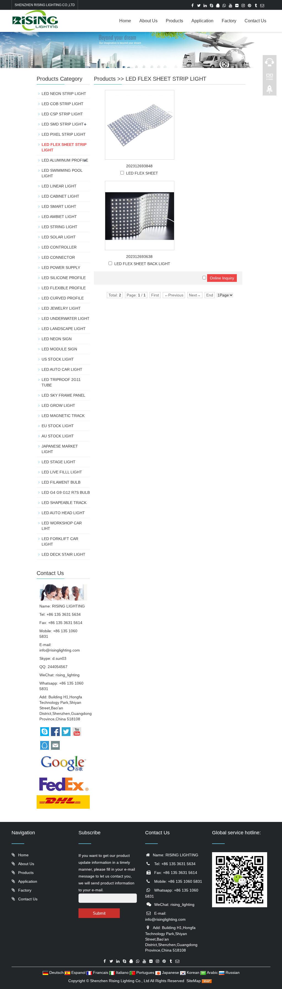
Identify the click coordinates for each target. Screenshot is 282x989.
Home (125, 20)
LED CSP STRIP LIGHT (62, 114)
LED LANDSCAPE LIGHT (64, 328)
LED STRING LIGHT (59, 227)
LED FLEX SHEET (142, 173)
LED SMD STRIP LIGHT (63, 124)
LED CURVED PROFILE (63, 298)
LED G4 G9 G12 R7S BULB (66, 492)
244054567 (57, 666)
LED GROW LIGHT (58, 405)
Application (202, 20)
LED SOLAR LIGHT (59, 237)
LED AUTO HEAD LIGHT (63, 513)
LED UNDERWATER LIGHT (66, 318)
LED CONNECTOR (58, 257)
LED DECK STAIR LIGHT (63, 554)
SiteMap (193, 981)
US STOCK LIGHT (58, 359)
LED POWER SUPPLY (61, 267)
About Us (148, 20)
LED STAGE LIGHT (58, 462)
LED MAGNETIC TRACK (63, 415)
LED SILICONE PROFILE (64, 278)
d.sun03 (59, 658)
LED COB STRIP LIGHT (62, 104)
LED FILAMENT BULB (61, 482)
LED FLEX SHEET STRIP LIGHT (166, 79)
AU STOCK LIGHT (58, 436)
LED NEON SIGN (57, 339)
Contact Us (255, 20)
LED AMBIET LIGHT (59, 216)
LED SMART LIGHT (59, 206)
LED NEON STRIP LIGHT (64, 93)
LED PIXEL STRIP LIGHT (64, 134)
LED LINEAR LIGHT (59, 186)
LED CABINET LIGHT (60, 196)
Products (174, 20)
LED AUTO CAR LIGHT (62, 369)
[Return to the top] (269, 91)
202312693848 (139, 166)
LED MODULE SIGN (59, 349)
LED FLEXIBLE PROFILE (64, 288)
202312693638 (139, 256)
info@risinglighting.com (59, 650)
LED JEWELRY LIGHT (61, 308)
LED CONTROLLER (59, 247)
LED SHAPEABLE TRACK (64, 502)
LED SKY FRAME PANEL (63, 395)
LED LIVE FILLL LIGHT (62, 472)
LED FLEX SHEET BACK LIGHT (142, 263)
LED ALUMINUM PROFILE (65, 160)
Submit (99, 913)
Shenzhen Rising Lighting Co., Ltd (119, 981)
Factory (229, 20)
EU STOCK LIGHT (58, 426)
